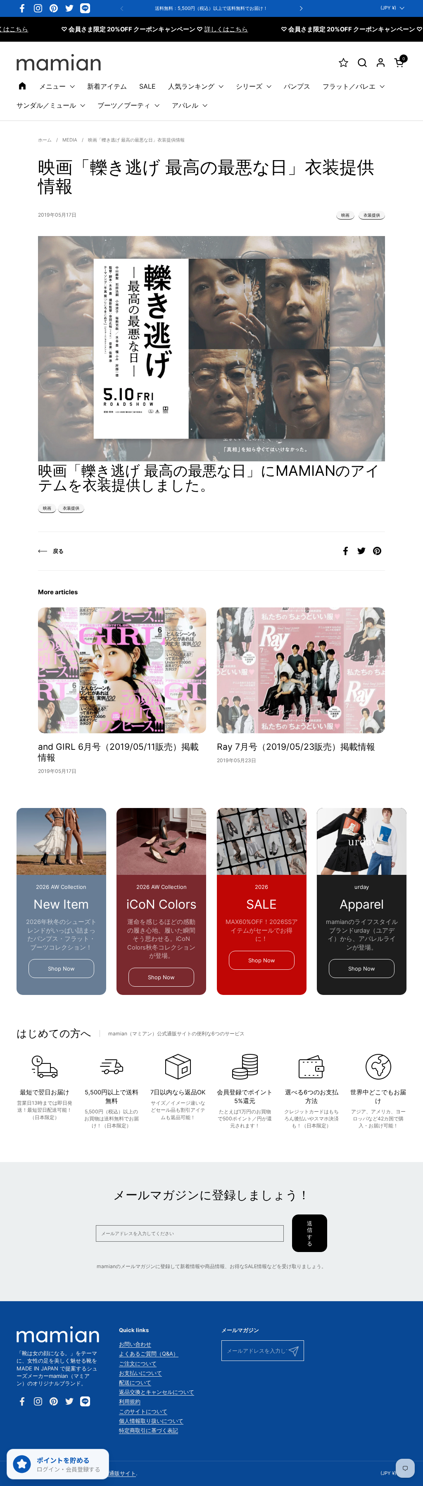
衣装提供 (372, 215)
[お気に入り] (343, 62)
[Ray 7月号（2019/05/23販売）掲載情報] (301, 670)
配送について (135, 1382)
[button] (362, 62)
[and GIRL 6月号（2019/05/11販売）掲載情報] (122, 670)
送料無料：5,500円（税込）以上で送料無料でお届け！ (211, 8)
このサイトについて (143, 1411)
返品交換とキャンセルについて (156, 1392)
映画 (345, 215)
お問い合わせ (135, 1344)
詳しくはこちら (191, 29)
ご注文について (138, 1363)
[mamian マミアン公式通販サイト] (59, 62)
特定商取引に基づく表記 (148, 1430)
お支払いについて (140, 1373)
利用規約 (129, 1401)
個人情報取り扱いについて (151, 1420)
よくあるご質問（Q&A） (148, 1353)
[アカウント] (380, 62)
